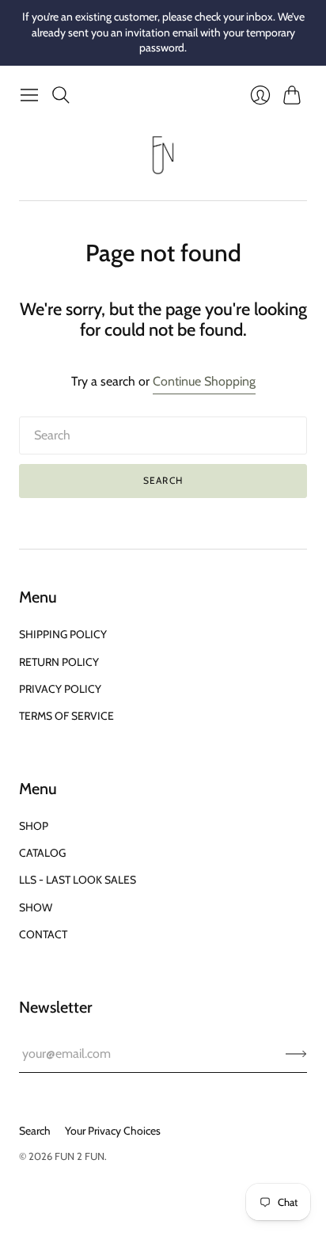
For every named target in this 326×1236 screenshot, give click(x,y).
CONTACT (43, 934)
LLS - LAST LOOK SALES (77, 880)
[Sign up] (296, 1054)
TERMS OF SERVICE (66, 716)
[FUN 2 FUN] (163, 155)
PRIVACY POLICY (60, 689)
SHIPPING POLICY (63, 634)
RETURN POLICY (59, 662)
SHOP (33, 826)
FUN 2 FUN (79, 1156)
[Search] (61, 95)
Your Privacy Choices (113, 1131)
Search (163, 480)
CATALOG (42, 853)
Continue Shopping (204, 381)
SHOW (35, 907)
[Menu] (29, 95)
